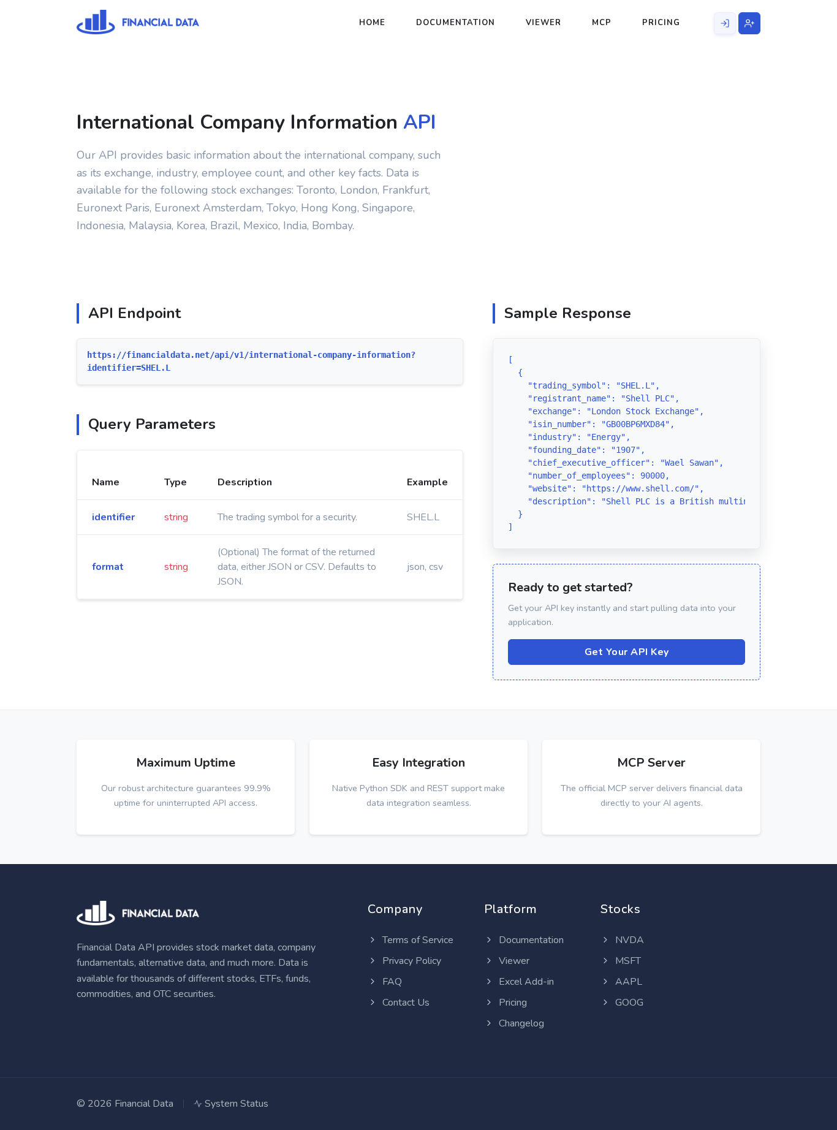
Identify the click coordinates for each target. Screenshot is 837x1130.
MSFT (627, 961)
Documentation (455, 22)
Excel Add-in (525, 981)
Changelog (520, 1023)
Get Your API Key (627, 652)
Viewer (543, 22)
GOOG (628, 1002)
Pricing (661, 22)
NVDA (628, 940)
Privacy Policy (410, 961)
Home (372, 22)
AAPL (627, 981)
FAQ (391, 981)
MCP (602, 22)
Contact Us (405, 1002)
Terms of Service (416, 940)
